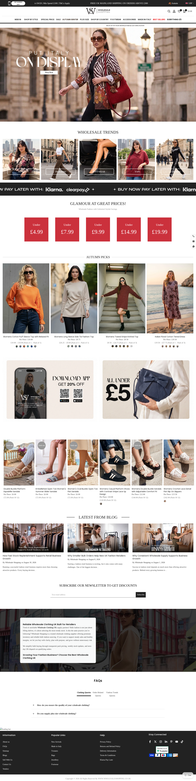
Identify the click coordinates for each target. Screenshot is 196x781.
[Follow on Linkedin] (166, 742)
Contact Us (7, 764)
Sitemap (6, 751)
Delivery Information (108, 751)
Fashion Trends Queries (112, 694)
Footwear (54, 764)
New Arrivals (56, 742)
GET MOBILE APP (18, 3)
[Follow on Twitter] (155, 742)
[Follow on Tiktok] (182, 742)
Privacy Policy (105, 742)
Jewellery (54, 760)
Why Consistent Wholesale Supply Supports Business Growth (159, 557)
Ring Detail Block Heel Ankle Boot (54, 489)
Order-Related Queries (98, 694)
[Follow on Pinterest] (171, 742)
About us (6, 742)
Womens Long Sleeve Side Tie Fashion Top (74, 336)
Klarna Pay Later (106, 760)
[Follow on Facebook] (150, 742)
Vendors (6, 769)
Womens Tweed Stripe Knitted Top (122, 336)
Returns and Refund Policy (110, 746)
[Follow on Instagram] (160, 742)
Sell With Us (7, 760)
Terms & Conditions (107, 755)
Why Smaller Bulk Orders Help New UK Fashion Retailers (96, 555)
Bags (53, 755)
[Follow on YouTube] (176, 742)
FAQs (5, 746)
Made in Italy (56, 746)
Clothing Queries (84, 693)
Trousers (54, 751)
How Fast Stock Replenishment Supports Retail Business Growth (32, 557)
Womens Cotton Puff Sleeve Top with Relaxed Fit (26, 336)
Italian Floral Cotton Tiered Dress (170, 336)
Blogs (5, 755)
